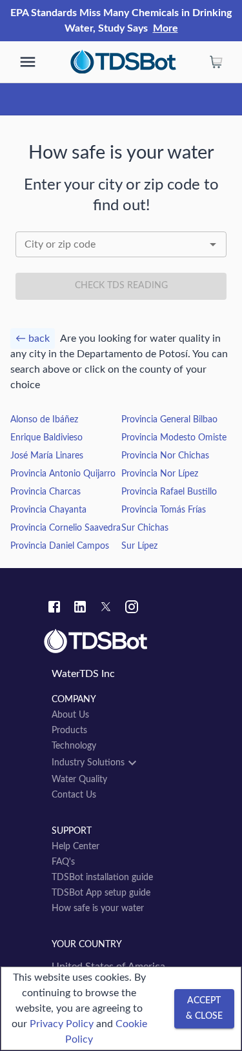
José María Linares (46, 455)
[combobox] (121, 244)
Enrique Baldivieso (46, 437)
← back (32, 338)
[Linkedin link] (80, 608)
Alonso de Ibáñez (44, 419)
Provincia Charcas (45, 491)
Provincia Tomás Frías (163, 510)
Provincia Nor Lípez (159, 473)
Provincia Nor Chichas (165, 455)
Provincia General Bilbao (169, 419)
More (165, 28)
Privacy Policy (62, 1024)
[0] (216, 61)
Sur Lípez (139, 546)
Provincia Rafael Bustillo (169, 491)
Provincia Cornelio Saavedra (65, 528)
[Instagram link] (131, 608)
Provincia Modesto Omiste (174, 437)
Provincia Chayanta (48, 510)
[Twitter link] (106, 608)
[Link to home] (121, 641)
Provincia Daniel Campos (59, 546)
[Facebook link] (54, 608)
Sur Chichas (144, 528)
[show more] (27, 61)
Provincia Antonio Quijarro (63, 473)
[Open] (213, 244)
